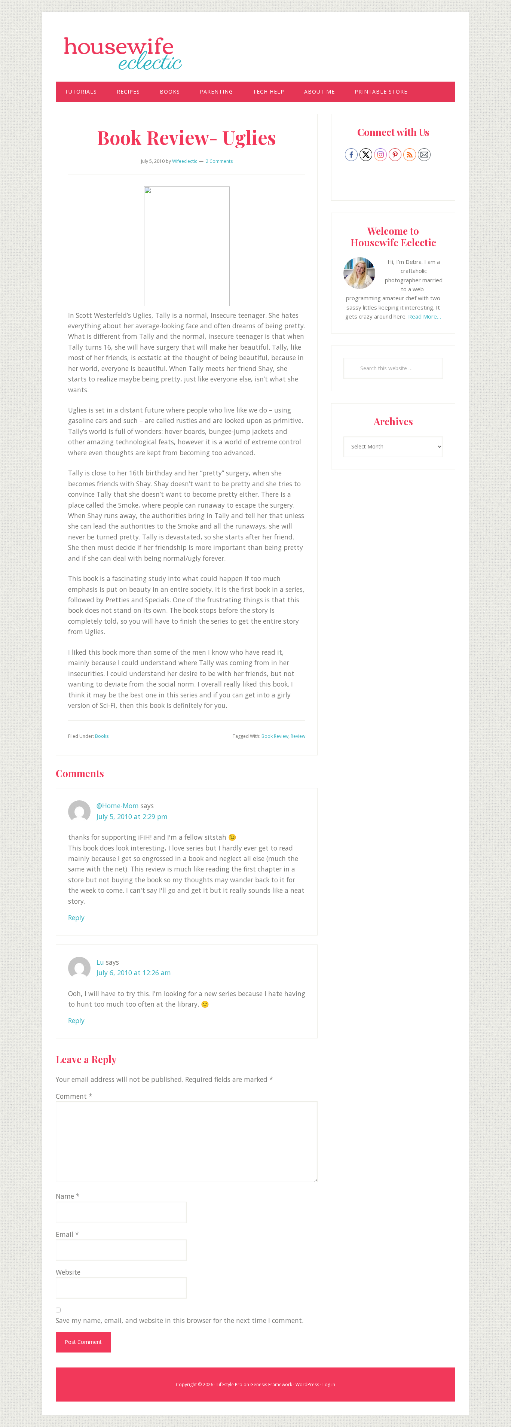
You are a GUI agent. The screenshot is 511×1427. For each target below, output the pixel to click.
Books (101, 736)
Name (68, 1196)
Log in (328, 1384)
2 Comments (219, 161)
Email (67, 1234)
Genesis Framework (271, 1384)
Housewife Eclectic (255, 53)
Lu (100, 962)
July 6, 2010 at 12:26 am (134, 972)
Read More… (424, 316)
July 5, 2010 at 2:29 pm (132, 816)
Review (298, 736)
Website (68, 1272)
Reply (76, 917)
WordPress (307, 1384)
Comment (74, 1096)
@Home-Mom (118, 805)
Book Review (274, 736)
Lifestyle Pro (229, 1384)
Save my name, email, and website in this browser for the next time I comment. (179, 1320)
